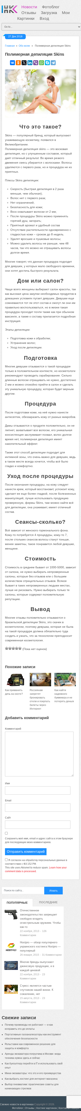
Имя (7, 783)
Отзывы (28, 13)
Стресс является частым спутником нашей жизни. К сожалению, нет (36, 989)
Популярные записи (17, 903)
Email (8, 800)
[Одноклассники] (18, 62)
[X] (24, 62)
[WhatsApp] (41, 62)
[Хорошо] (16, 648)
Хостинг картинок (46, 1108)
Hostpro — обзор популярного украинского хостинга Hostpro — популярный (40, 946)
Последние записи (48, 903)
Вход (44, 18)
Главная (10, 45)
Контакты (64, 1108)
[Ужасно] (6, 648)
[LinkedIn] (29, 62)
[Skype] (47, 62)
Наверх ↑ (75, 1108)
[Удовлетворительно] (13, 648)
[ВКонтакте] (12, 62)
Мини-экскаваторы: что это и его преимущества (33, 1073)
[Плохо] (10, 648)
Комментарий (13, 728)
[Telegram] (53, 62)
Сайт (8, 817)
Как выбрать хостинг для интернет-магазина (31, 1078)
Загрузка (49, 13)
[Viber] (35, 62)
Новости (29, 7)
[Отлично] (20, 648)
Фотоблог (50, 7)
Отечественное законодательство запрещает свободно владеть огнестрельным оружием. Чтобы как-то (40, 918)
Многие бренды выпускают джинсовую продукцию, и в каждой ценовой (37, 966)
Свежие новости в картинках (17, 1104)
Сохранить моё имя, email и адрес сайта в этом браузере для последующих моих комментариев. (39, 840)
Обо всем (24, 45)
